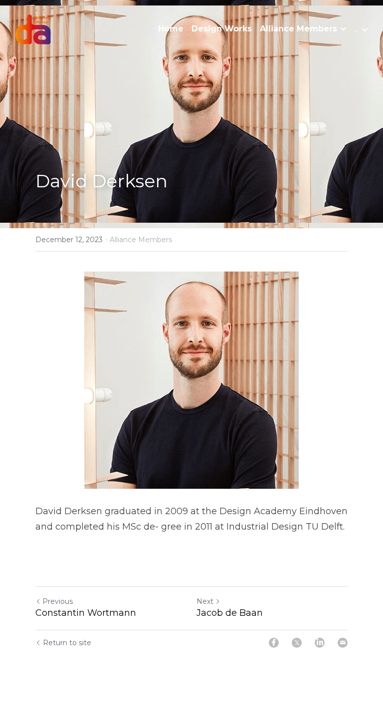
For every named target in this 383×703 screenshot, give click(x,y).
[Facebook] (274, 643)
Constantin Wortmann (85, 612)
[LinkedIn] (320, 643)
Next (204, 601)
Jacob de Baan (229, 612)
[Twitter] (297, 643)
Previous (57, 601)
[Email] (343, 643)
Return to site (67, 642)
